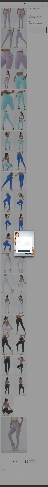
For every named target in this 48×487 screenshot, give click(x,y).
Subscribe (24, 251)
